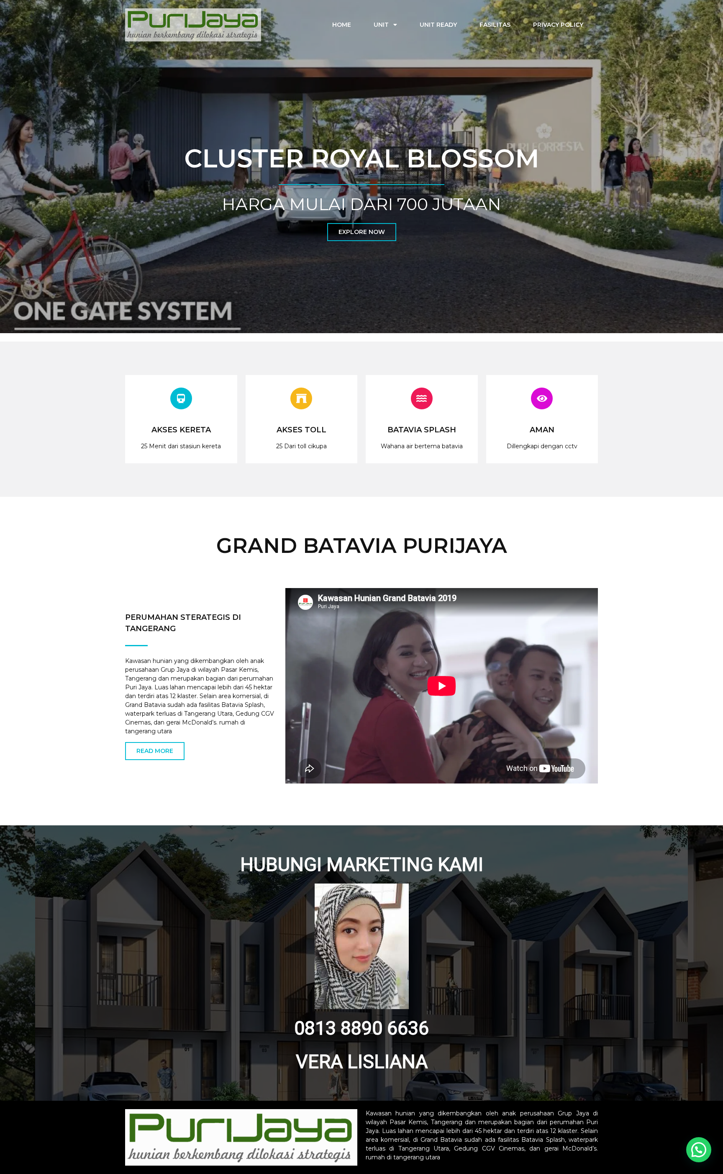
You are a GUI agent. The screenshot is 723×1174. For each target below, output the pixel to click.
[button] (698, 1149)
